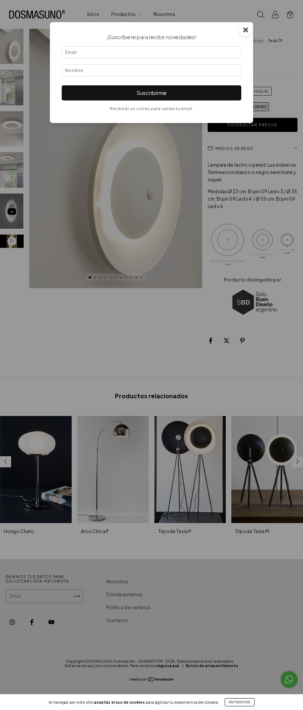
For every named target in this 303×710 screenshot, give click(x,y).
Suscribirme (152, 92)
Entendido (240, 702)
